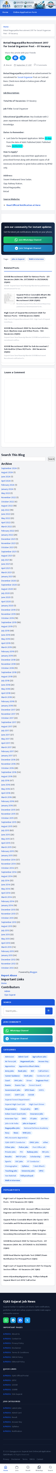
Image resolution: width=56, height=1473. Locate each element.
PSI (21, 1151)
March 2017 (6, 747)
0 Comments (41, 65)
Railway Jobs (32, 1151)
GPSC (14, 1380)
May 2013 (5, 939)
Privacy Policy (18, 1343)
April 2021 (5, 568)
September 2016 (8, 772)
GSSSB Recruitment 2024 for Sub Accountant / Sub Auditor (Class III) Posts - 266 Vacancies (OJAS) (26, 349)
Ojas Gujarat (10, 995)
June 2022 (5, 514)
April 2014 (6, 893)
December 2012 (8, 959)
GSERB (14, 1389)
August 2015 (6, 826)
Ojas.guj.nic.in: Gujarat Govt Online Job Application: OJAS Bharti (27, 1453)
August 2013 (6, 926)
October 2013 (7, 918)
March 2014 (6, 897)
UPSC (41, 1170)
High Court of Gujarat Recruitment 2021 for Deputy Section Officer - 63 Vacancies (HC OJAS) (27, 1267)
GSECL (41, 1090)
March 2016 (6, 797)
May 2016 (5, 789)
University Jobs (28, 1170)
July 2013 (5, 930)
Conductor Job (43, 1075)
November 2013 (8, 914)
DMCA (32, 1459)
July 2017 (5, 730)
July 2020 (5, 593)
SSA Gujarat (17, 1394)
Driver (29, 1080)
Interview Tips (11, 1118)
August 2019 (7, 626)
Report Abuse (9, 975)
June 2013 (5, 934)
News (16, 1132)
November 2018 (8, 664)
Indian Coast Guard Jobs (15, 1113)
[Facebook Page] (20, 1320)
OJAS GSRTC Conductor (15, 1142)
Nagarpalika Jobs (12, 1128)
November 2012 (8, 963)
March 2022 (6, 526)
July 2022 (5, 510)
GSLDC (8, 1094)
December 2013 (8, 909)
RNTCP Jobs (21, 1156)
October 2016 (7, 768)
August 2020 (7, 589)
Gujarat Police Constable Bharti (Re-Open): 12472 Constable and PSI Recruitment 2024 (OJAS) (33, 297)
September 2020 (9, 585)
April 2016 (5, 793)
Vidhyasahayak (26, 1175)
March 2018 (6, 697)
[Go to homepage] (28, 4)
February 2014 (7, 901)
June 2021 (5, 564)
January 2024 (7, 489)
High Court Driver (36, 1104)
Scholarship (35, 1156)
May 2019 (5, 639)
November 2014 (8, 864)
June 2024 (5, 476)
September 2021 (8, 551)
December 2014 (8, 860)
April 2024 (6, 481)
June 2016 (5, 785)
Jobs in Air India (11, 1123)
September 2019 (8, 622)
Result (14, 1417)
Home (5, 12)
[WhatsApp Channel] (6, 1320)
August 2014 (7, 876)
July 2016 (5, 780)
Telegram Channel (19, 1038)
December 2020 (8, 581)
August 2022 (7, 506)
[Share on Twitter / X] (23, 57)
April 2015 (5, 843)
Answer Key (43, 1061)
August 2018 (7, 676)
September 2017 (8, 722)
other (45, 1142)
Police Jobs (23, 1147)
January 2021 (7, 576)
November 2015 (8, 814)
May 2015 (5, 839)
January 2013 (7, 955)
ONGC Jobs (34, 1142)
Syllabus (25, 1166)
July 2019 (5, 630)
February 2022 (7, 531)
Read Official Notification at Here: (24, 205)
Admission (9, 1056)
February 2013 (7, 951)
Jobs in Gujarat (18, 259)
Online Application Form (25, 12)
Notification (17, 1431)
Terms (24, 1459)
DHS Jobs (18, 1080)
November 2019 (8, 614)
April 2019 (5, 643)
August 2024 (7, 472)
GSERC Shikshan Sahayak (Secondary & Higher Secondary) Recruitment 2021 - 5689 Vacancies (24, 1232)
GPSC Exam (29, 1090)
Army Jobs (9, 1071)
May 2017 (5, 739)
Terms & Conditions (20, 1352)
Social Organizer (25, 77)
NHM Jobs (27, 1132)
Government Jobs (12, 1090)
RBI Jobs (45, 1151)
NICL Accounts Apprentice (16, 1137)
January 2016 (7, 805)
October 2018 (7, 668)
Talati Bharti (38, 1166)
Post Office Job (39, 1147)
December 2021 (8, 539)
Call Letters (43, 1071)
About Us (16, 1334)
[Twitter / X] (27, 1320)
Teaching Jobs (11, 1170)
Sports (8, 1161)
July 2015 (5, 830)
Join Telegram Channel (30, 248)
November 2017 (8, 714)
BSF (32, 1071)
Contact (40, 1459)
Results (8, 1156)
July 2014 (5, 880)
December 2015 (8, 810)
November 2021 (8, 543)
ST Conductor (33, 1161)
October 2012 (7, 968)
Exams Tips (20, 1085)
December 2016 (8, 759)
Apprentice (10, 1066)
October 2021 (7, 547)
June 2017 (5, 735)
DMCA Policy (17, 1357)
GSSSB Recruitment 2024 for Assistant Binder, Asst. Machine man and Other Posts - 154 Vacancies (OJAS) (26, 331)
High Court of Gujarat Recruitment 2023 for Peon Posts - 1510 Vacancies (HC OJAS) (26, 1200)
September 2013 (8, 922)
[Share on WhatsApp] (8, 57)
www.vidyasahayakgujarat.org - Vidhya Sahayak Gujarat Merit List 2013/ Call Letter (25, 1278)
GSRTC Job (19, 1094)
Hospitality (25, 1109)
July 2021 (5, 560)
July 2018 (5, 680)
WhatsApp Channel (19, 1030)
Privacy (6, 1459)
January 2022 (7, 535)
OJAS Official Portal (20, 1375)
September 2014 (9, 872)
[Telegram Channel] (13, 1320)
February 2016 (7, 801)
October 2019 (7, 618)
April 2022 (6, 522)
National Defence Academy (36, 1128)
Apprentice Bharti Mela (29, 1066)
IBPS (36, 1109)
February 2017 (7, 751)
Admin (7, 991)
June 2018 (5, 685)
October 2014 (7, 868)
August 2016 (7, 776)
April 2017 (5, 743)
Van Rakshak (10, 1175)
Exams (8, 1085)
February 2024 (7, 485)
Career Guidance (12, 1075)
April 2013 (5, 943)
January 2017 (7, 755)
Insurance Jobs (36, 1113)
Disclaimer (16, 1348)
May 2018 (5, 689)
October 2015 (7, 818)
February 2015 (7, 851)
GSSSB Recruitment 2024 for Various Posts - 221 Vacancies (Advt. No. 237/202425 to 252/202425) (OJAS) (26, 279)
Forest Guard (35, 1085)
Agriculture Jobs (40, 1056)
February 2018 (7, 701)
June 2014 (5, 884)
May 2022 (5, 518)
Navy (7, 1132)
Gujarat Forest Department (17, 1099)
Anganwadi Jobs (27, 1061)
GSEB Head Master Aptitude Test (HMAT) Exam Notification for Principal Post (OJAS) (25, 1257)
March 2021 (6, 572)
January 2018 (7, 705)
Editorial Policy (18, 1361)
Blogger (33, 972)
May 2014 (5, 889)
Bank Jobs (22, 1071)
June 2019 (5, 635)
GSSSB (31, 1094)
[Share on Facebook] (15, 57)
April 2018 (5, 693)
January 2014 (7, 905)
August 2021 (6, 555)
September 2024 (9, 468)
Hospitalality (10, 1109)
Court (7, 1080)
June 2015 (5, 834)
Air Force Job (10, 1061)
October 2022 (7, 501)
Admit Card (23, 1056)
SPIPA (47, 1156)
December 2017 (8, 710)
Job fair (44, 1118)
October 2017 (7, 718)
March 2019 (6, 647)
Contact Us (16, 1338)
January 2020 (7, 605)
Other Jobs (10, 1147)
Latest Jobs (16, 1408)
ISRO (24, 1118)
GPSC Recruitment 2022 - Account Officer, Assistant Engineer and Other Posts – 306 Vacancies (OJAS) (26, 1210)
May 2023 (5, 493)
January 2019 (7, 656)
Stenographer (11, 1166)
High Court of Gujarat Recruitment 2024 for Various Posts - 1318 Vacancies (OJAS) (25, 314)
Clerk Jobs (28, 1075)
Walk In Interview (36, 259)
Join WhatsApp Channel (30, 240)
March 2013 (6, 947)
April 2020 (6, 601)
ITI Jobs (33, 1118)
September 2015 (8, 822)
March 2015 (6, 847)
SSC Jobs (19, 1161)
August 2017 (6, 726)
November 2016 (8, 764)
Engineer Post (42, 1080)
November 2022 (8, 497)
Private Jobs (10, 1151)
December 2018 (8, 660)
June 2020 (6, 597)
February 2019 (7, 651)
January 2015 (7, 855)
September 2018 (8, 672)
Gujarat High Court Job (15, 1104)
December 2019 (8, 610)
